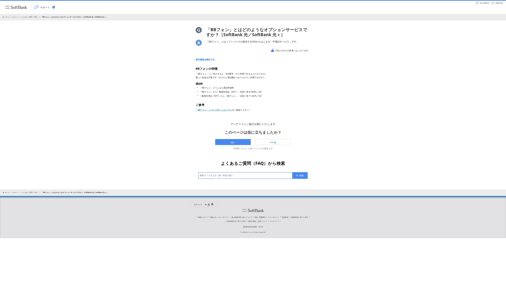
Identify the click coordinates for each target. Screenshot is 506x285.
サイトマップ (274, 221)
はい (233, 142)
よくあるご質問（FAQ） (29, 17)
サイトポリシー (273, 217)
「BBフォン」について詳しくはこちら (214, 109)
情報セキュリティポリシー (219, 217)
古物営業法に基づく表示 (299, 217)
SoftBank (16, 7)
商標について (203, 217)
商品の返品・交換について (257, 221)
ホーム (7, 17)
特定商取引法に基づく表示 (236, 221)
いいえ (273, 142)
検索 (301, 175)
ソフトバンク (253, 210)
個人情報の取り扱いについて (242, 217)
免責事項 (285, 217)
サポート (16, 17)
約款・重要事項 (260, 217)
